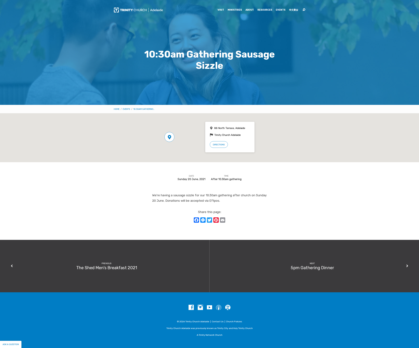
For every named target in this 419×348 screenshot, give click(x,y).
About (250, 10)
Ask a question (11, 344)
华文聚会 (293, 10)
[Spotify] (227, 307)
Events (280, 10)
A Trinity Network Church (209, 335)
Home (116, 109)
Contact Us (218, 321)
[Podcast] (218, 307)
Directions (219, 144)
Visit (221, 10)
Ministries (235, 10)
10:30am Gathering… (144, 109)
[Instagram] (200, 307)
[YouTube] (209, 307)
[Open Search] (304, 10)
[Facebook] (191, 307)
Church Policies (234, 321)
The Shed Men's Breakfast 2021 (106, 267)
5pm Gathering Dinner (312, 267)
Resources (264, 10)
